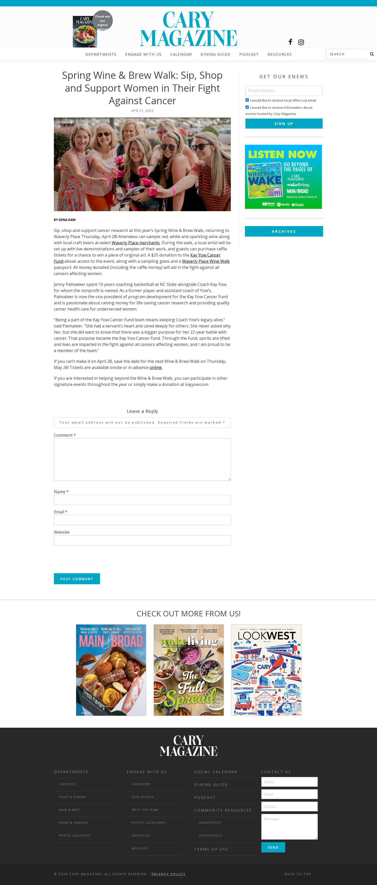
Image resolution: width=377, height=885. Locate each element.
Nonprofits (210, 822)
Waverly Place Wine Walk (206, 261)
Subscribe (141, 784)
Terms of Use (211, 849)
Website (62, 532)
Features (67, 784)
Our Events (142, 797)
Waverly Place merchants (136, 243)
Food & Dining (72, 797)
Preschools (210, 835)
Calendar (181, 54)
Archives (284, 231)
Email (60, 512)
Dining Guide (216, 54)
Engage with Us (143, 54)
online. (156, 367)
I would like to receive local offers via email (283, 100)
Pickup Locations (148, 822)
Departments (100, 54)
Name (61, 491)
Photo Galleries (74, 835)
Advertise (141, 835)
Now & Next (69, 810)
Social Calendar (215, 771)
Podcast (249, 54)
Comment (65, 435)
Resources (279, 54)
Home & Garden (73, 822)
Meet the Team (145, 810)
